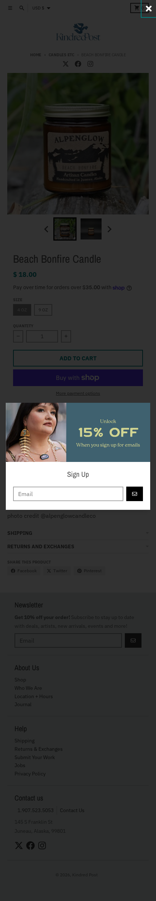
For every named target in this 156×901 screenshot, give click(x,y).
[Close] (148, 8)
